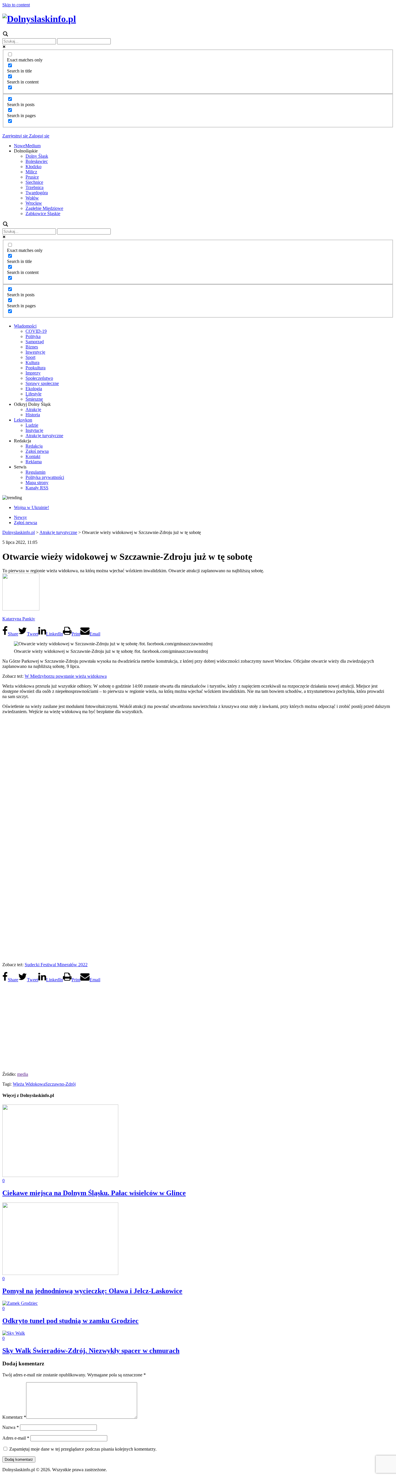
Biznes (32, 346)
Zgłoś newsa (37, 451)
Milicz (31, 171)
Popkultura (36, 367)
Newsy (20, 517)
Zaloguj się (38, 135)
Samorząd (35, 341)
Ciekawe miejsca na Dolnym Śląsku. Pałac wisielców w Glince (94, 1193)
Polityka (33, 336)
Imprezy (33, 372)
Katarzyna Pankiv (18, 618)
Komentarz (14, 1417)
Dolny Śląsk (37, 156)
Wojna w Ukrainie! (31, 507)
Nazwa (10, 1427)
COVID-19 (36, 331)
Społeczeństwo (39, 378)
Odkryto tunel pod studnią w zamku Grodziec (70, 1321)
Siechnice (34, 182)
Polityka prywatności (45, 477)
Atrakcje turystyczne (44, 435)
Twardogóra (37, 192)
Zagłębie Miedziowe (44, 208)
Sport (30, 357)
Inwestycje (35, 352)
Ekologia (34, 388)
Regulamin (36, 472)
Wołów (32, 197)
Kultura (32, 362)
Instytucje (34, 430)
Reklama (34, 461)
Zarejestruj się (15, 135)
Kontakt (33, 456)
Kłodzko (33, 166)
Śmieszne (34, 399)
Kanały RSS (37, 487)
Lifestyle (33, 393)
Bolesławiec (37, 161)
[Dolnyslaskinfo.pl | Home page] (39, 19)
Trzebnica (34, 187)
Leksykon (23, 419)
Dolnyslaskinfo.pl (18, 532)
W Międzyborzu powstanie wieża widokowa (66, 676)
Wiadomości (25, 326)
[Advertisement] (198, 1025)
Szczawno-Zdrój (60, 1084)
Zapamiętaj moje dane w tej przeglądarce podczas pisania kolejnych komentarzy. (83, 1449)
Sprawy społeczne (42, 383)
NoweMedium (27, 145)
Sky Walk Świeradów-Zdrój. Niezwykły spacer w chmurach (90, 1350)
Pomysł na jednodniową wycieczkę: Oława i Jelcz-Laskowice (92, 1291)
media (22, 1074)
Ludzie (32, 425)
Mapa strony (37, 482)
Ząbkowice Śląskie (43, 213)
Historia (33, 414)
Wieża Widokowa (29, 1084)
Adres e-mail (15, 1438)
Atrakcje (33, 409)
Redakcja (34, 446)
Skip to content (16, 4)
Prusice (32, 177)
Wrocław (34, 203)
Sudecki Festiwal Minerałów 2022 (56, 964)
